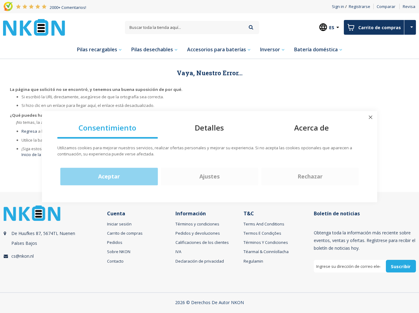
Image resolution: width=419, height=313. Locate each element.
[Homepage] (34, 27)
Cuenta (116, 213)
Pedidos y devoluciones (197, 233)
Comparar (386, 6)
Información (190, 213)
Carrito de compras (125, 233)
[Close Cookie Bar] (370, 117)
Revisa (409, 6)
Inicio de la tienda (37, 154)
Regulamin (253, 261)
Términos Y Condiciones (266, 242)
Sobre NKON (118, 251)
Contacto (115, 261)
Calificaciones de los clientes (202, 242)
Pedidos (114, 242)
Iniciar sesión (119, 224)
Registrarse (359, 6)
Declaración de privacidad (199, 261)
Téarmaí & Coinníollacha (266, 251)
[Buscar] (251, 27)
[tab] (54, 245)
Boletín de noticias (337, 213)
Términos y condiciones (197, 224)
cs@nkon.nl (22, 256)
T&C (249, 213)
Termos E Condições (262, 233)
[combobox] (192, 27)
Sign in (338, 6)
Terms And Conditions (264, 224)
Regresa (29, 131)
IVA (178, 251)
